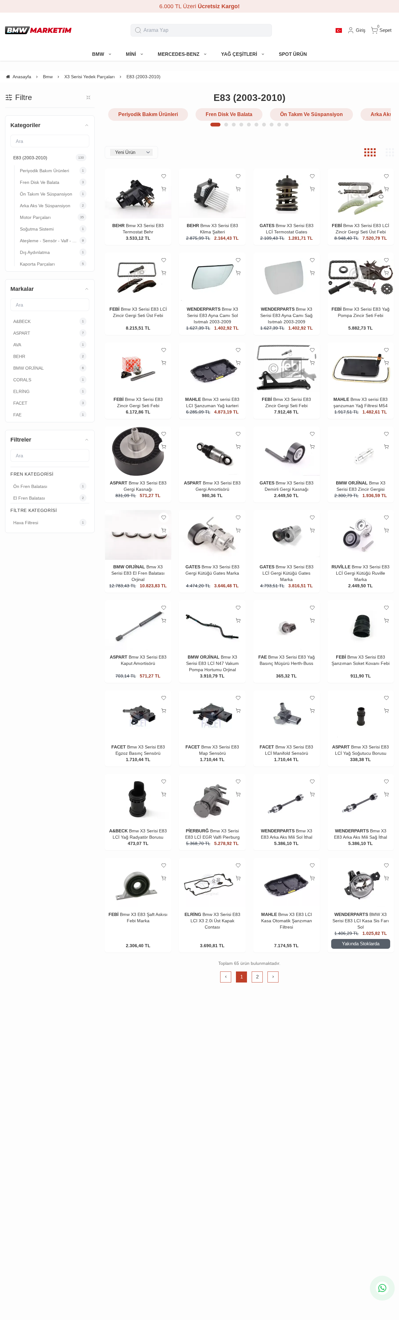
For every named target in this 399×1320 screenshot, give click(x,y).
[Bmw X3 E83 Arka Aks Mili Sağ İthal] (360, 799)
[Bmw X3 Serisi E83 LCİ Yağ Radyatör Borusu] (138, 799)
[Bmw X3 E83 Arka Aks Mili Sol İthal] (286, 799)
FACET (118, 746)
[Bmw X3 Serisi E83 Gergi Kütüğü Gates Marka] (212, 535)
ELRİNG (193, 914)
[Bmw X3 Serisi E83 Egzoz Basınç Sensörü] (138, 715)
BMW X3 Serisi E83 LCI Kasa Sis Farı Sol (360, 921)
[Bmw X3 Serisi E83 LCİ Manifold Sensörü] (286, 715)
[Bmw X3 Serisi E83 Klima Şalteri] (212, 194)
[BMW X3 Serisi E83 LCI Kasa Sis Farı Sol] (360, 883)
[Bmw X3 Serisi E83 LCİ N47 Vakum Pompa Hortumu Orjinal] (212, 625)
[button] (215, 124)
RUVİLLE (341, 566)
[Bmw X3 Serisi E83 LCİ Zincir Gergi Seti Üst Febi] (360, 194)
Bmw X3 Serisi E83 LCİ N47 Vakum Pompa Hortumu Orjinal (212, 663)
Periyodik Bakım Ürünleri (148, 114)
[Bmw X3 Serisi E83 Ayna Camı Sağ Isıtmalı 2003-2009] (286, 277)
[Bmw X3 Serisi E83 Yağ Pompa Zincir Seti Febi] (360, 277)
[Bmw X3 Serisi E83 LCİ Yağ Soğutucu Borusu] (360, 715)
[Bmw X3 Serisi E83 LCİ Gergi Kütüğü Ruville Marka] (360, 535)
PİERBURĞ (197, 830)
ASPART (118, 482)
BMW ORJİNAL (352, 482)
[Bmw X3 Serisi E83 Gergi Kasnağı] (138, 451)
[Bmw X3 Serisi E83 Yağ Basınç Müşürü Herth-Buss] (286, 625)
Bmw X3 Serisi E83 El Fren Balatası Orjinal (138, 573)
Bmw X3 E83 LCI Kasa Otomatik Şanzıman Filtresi (286, 921)
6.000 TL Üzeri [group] (199, 6)
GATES (267, 225)
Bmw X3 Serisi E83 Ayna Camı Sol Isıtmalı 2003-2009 (212, 315)
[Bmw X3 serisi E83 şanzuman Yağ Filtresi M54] (360, 367)
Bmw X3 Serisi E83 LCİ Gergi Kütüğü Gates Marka (288, 573)
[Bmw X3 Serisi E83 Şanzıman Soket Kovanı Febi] (360, 625)
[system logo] (38, 30)
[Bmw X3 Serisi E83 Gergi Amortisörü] (212, 451)
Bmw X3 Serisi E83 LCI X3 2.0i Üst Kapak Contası (215, 921)
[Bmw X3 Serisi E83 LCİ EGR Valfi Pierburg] (212, 799)
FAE (262, 657)
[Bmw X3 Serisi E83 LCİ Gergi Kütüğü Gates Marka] (286, 535)
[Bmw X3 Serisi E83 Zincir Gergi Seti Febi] (138, 367)
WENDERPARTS (203, 309)
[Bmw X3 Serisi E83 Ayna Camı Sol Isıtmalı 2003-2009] (212, 277)
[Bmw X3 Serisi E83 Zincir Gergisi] (360, 451)
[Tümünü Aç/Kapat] (88, 97)
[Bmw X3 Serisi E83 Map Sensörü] (212, 715)
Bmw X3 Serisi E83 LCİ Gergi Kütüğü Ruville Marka (363, 573)
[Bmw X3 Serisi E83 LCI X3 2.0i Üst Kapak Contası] (212, 883)
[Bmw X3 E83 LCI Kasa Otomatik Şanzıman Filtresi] (286, 883)
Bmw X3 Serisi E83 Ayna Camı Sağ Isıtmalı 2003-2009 (286, 315)
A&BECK (118, 830)
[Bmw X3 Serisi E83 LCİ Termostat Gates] (286, 194)
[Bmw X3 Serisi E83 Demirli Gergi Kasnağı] (286, 451)
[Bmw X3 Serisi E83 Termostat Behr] (138, 194)
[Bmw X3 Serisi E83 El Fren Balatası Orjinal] (138, 535)
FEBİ (337, 225)
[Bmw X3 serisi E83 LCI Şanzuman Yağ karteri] (212, 367)
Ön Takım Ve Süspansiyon (311, 114)
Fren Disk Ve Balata (229, 114)
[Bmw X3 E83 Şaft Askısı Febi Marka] (138, 883)
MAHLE (193, 399)
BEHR (118, 225)
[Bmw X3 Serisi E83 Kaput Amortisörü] (138, 625)
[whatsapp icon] (382, 1288)
